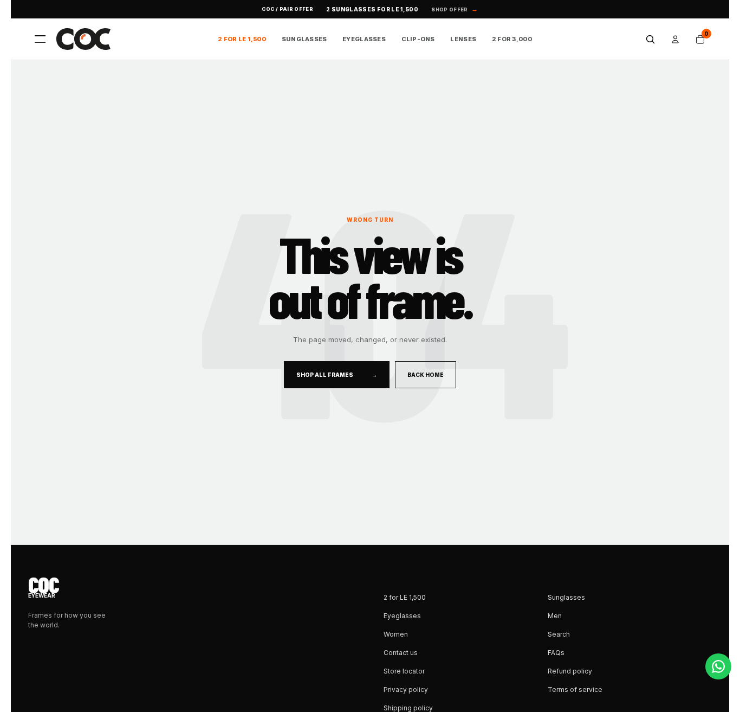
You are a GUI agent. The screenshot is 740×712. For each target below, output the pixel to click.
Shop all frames (336, 374)
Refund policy (570, 671)
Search (559, 634)
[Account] (675, 39)
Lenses (463, 39)
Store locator (404, 671)
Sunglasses (304, 39)
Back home (425, 374)
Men (555, 616)
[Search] (650, 39)
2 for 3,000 (512, 39)
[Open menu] (40, 39)
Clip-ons (418, 39)
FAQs (556, 653)
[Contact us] (718, 666)
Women (396, 634)
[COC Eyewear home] (83, 39)
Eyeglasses (364, 39)
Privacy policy (406, 689)
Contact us (401, 653)
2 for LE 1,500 (242, 39)
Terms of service (575, 689)
